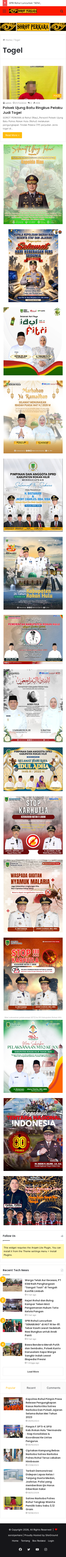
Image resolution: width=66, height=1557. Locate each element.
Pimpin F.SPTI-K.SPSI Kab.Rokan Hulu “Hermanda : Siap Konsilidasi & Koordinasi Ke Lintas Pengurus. (43, 1434)
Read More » (12, 135)
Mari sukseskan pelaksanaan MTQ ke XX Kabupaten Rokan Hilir (33, 1017)
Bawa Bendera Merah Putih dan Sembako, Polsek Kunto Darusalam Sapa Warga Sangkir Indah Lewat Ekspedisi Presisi (43, 1352)
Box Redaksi (39, 1540)
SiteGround (51, 1535)
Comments (53, 1387)
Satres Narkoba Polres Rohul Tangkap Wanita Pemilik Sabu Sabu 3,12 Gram (40, 1504)
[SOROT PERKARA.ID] (23, 11)
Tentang (25, 1540)
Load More (33, 1371)
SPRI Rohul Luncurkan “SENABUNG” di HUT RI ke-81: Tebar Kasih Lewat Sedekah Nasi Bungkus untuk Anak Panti (42, 1328)
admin (8, 103)
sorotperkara (15, 1535)
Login (51, 1540)
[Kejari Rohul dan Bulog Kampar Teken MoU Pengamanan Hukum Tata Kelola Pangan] (12, 1305)
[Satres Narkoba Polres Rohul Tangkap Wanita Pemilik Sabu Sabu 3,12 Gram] (13, 1503)
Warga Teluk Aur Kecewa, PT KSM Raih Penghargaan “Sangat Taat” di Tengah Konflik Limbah (43, 1285)
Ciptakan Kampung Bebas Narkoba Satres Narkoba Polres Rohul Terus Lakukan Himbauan (43, 1456)
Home (8, 40)
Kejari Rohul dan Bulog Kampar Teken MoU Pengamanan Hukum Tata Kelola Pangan (41, 1306)
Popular (10, 1387)
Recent (31, 1387)
